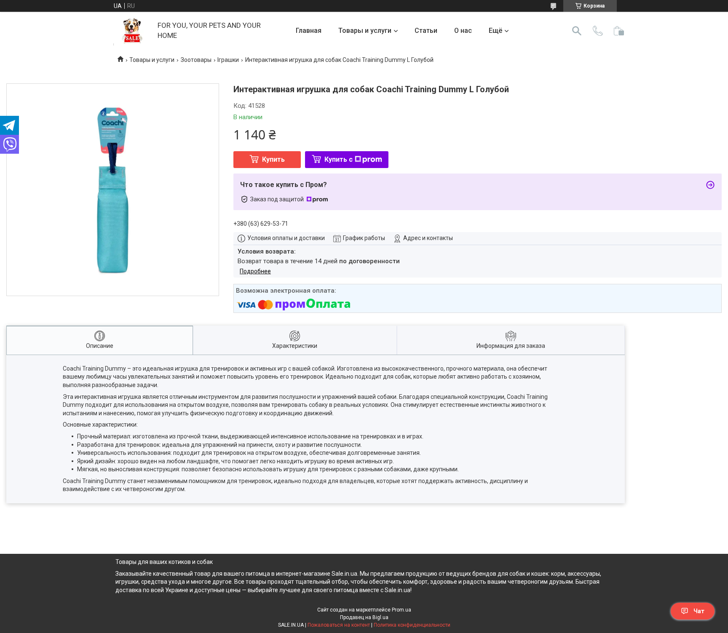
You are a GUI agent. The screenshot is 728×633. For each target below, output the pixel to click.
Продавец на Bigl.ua (364, 617)
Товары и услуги (364, 31)
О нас (463, 31)
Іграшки (228, 59)
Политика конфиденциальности (412, 625)
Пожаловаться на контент (339, 625)
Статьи (426, 31)
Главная (308, 31)
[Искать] (576, 30)
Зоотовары (196, 59)
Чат (698, 611)
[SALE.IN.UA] (132, 30)
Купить (273, 159)
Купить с (338, 159)
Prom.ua (401, 610)
